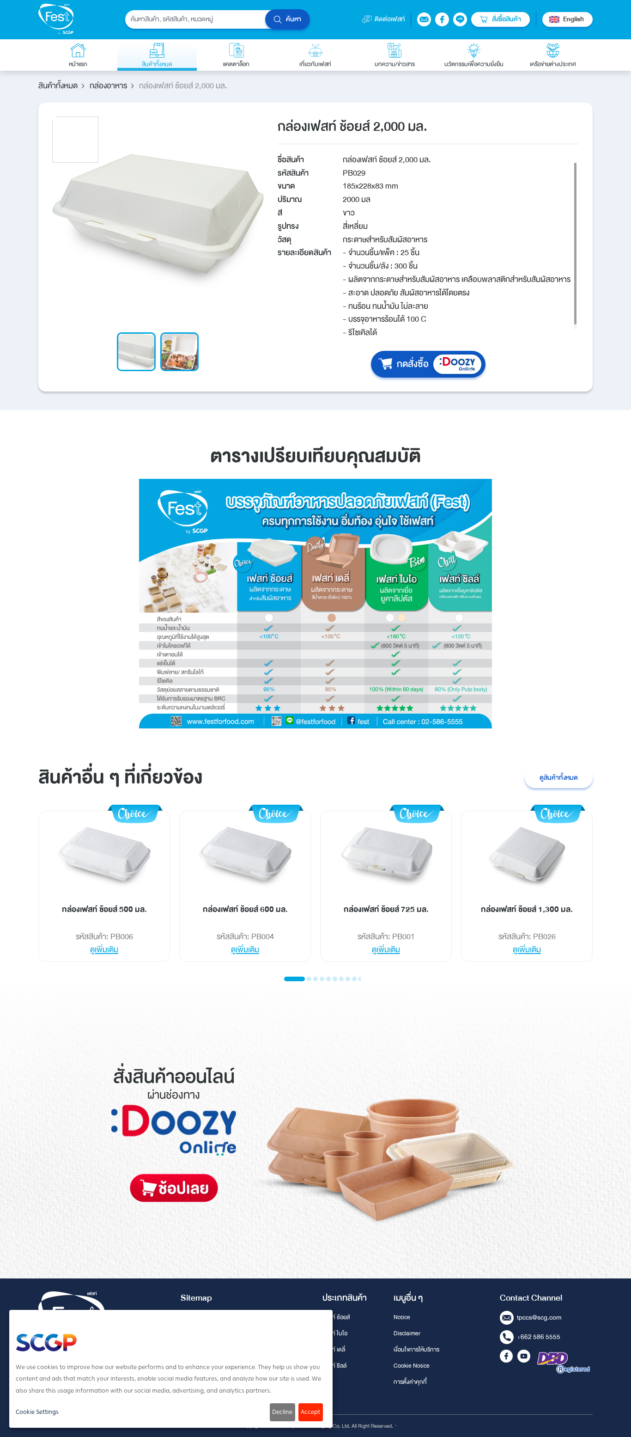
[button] (294, 979)
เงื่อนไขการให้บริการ (416, 1350)
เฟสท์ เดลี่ (333, 1350)
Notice (402, 1317)
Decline (282, 1412)
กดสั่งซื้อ (413, 364)
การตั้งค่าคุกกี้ (410, 1382)
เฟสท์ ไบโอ (334, 1333)
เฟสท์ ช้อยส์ (336, 1317)
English (573, 19)
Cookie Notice (412, 1366)
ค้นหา (293, 19)
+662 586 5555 (538, 1337)
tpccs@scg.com (539, 1317)
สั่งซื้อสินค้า (506, 19)
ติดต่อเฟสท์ (390, 19)
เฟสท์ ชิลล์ (334, 1366)
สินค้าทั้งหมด (58, 85)
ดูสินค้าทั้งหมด (559, 777)
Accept (310, 1412)
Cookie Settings (37, 1412)
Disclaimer (407, 1333)
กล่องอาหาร (108, 85)
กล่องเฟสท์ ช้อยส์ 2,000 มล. (183, 85)
